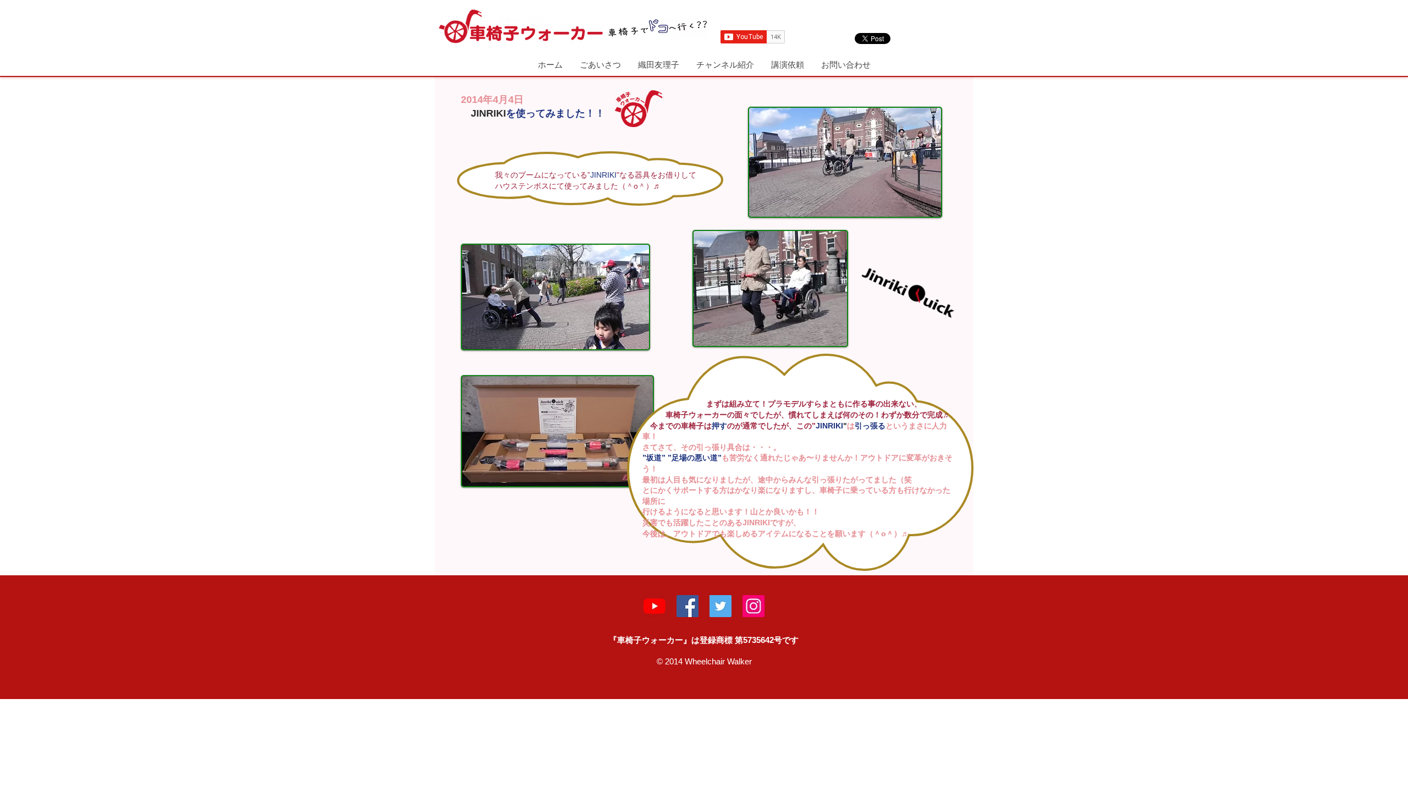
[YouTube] (655, 606)
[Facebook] (687, 606)
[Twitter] (721, 606)
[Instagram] (754, 606)
